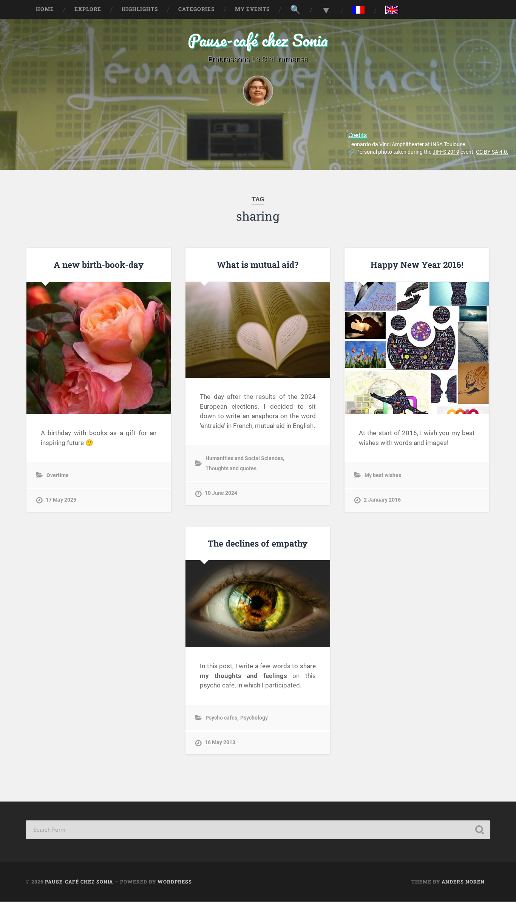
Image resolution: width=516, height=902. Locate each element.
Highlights (140, 9)
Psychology (254, 718)
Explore (87, 9)
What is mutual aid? (257, 264)
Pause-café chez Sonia (258, 39)
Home (45, 9)
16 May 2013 (220, 742)
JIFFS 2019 (446, 152)
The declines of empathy (257, 543)
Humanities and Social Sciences (244, 458)
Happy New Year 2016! (417, 264)
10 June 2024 (221, 493)
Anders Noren (463, 882)
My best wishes (383, 475)
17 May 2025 (61, 500)
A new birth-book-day (99, 264)
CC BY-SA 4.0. (492, 152)
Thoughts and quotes (230, 468)
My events (252, 9)
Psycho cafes (221, 718)
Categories (196, 9)
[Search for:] (258, 829)
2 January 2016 (382, 500)
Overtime (57, 475)
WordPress (175, 882)
